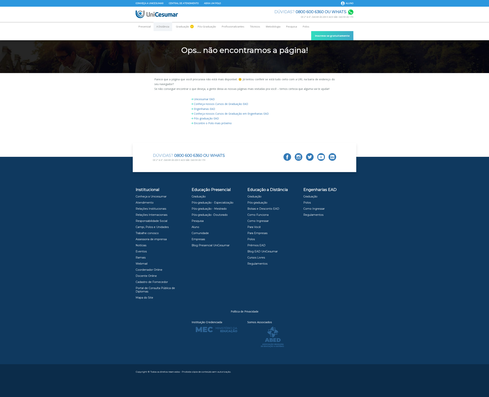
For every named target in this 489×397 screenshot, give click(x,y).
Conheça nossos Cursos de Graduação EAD (221, 104)
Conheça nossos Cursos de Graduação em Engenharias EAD (231, 113)
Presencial (144, 26)
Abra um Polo (212, 3)
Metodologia (273, 26)
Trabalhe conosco (147, 233)
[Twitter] (310, 157)
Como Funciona (258, 215)
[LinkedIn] (332, 157)
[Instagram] (298, 157)
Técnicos (255, 26)
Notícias (141, 245)
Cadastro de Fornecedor (152, 282)
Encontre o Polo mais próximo (213, 123)
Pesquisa (291, 26)
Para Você (254, 227)
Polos (306, 26)
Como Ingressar (258, 221)
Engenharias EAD (204, 109)
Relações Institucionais (151, 208)
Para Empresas (257, 233)
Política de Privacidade (244, 311)
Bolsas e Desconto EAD (263, 208)
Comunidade (200, 233)
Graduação (182, 26)
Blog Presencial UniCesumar (211, 245)
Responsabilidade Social (151, 221)
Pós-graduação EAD (206, 118)
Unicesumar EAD (204, 99)
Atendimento (145, 202)
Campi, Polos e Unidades (152, 227)
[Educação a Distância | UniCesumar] (157, 14)
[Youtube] (321, 157)
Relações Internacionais (151, 215)
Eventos (141, 251)
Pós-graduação (257, 202)
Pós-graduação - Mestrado (209, 208)
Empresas (198, 239)
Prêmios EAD (256, 245)
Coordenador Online (149, 269)
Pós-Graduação (207, 26)
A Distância (162, 26)
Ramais (141, 257)
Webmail (141, 263)
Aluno (349, 3)
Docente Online (146, 276)
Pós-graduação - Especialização (212, 202)
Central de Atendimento (184, 3)
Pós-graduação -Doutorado (210, 215)
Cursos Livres (256, 257)
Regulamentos (257, 263)
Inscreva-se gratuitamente (332, 35)
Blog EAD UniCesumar (262, 251)
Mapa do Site (144, 297)
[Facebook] (287, 157)
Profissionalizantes (233, 26)
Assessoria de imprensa (151, 239)
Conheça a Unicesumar (150, 3)
